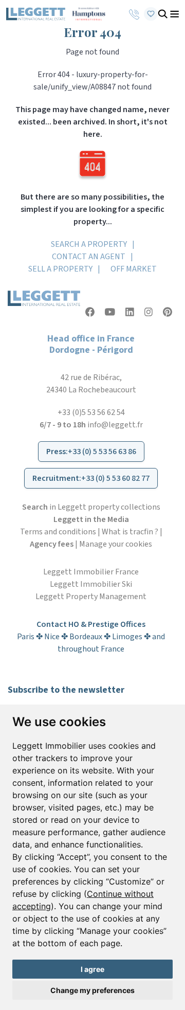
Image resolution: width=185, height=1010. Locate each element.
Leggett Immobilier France (91, 572)
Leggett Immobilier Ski (91, 584)
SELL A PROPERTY (60, 269)
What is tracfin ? (130, 531)
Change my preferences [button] (92, 990)
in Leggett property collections (91, 507)
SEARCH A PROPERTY (89, 244)
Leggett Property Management (90, 596)
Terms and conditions (58, 531)
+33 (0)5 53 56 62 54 (91, 412)
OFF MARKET (133, 269)
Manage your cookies (115, 544)
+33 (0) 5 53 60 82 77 (115, 478)
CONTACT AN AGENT (88, 256)
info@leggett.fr (115, 424)
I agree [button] (92, 969)
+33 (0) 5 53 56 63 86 (102, 451)
